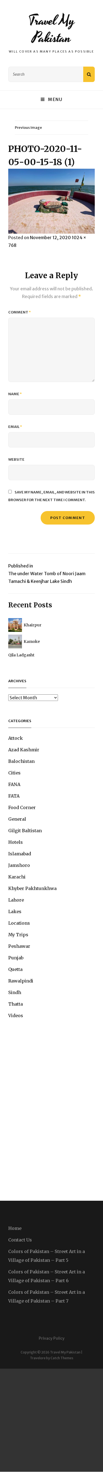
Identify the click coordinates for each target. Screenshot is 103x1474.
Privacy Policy (52, 1338)
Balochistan (21, 761)
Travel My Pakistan (51, 29)
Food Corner (22, 807)
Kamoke (32, 641)
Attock (15, 738)
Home (14, 1228)
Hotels (15, 842)
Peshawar (19, 946)
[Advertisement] (51, 1420)
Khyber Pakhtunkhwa (32, 888)
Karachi (17, 877)
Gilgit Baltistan (25, 830)
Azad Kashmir (23, 749)
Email (15, 426)
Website (16, 459)
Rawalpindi (20, 981)
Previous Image (28, 127)
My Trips (18, 934)
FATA (14, 796)
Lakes (14, 911)
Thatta (15, 1004)
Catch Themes (62, 1358)
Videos (15, 1015)
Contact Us (20, 1240)
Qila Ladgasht (21, 655)
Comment (19, 312)
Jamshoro (19, 865)
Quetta (15, 969)
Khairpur (32, 625)
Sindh (14, 992)
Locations (19, 923)
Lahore (16, 900)
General (17, 819)
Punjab (15, 957)
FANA (14, 784)
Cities (14, 773)
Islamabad (19, 853)
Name (15, 394)
